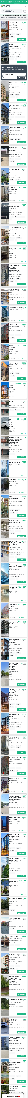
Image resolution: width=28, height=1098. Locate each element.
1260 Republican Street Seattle (14, 87)
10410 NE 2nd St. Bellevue (14, 696)
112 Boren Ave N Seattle (13, 209)
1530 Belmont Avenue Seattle (15, 49)
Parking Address (8, 10)
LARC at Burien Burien (15, 1043)
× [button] (26, 1)
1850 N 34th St (13, 363)
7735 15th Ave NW (14, 918)
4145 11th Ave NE (14, 289)
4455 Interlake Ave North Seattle (14, 645)
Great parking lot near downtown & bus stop (15, 899)
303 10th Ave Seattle (15, 152)
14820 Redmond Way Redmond (15, 1003)
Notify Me (21, 77)
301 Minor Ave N (14, 169)
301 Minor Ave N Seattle (14, 172)
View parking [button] (21, 200)
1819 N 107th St (13, 936)
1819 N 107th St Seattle (15, 938)
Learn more (17, 3)
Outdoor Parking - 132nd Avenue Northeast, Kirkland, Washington (15, 979)
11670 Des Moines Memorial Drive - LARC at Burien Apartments (14, 1040)
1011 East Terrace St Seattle (14, 131)
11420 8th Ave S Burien (13, 1021)
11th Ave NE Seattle (14, 547)
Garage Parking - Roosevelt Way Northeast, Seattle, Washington (14, 666)
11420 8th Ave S (13, 1019)
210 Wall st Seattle (14, 462)
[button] (12, 1096)
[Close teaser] (24, 1094)
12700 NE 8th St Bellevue (13, 902)
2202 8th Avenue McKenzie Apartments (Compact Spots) (14, 268)
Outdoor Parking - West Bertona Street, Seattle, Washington (15, 797)
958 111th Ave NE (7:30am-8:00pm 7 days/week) (14, 836)
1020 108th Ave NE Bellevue (14, 760)
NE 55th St (12, 401)
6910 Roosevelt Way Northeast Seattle (13, 672)
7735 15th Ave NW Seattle (14, 920)
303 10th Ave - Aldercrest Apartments (13, 148)
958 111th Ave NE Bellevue (14, 840)
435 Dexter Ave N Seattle (14, 327)
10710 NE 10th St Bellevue (14, 739)
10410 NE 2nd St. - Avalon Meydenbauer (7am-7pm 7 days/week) (15, 692)
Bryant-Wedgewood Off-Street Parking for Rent (15, 566)
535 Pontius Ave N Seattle (14, 109)
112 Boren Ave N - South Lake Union (14, 205)
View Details (21, 39)
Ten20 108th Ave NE (15, 758)
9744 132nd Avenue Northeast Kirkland (14, 983)
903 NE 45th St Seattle (11, 385)
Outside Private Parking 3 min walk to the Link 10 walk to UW (15, 544)
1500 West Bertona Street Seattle (14, 801)
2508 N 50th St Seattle (15, 524)
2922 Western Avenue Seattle (15, 502)
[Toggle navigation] (25, 6)
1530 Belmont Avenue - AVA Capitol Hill (15, 45)
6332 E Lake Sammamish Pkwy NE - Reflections (15, 1062)
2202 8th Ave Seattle (15, 272)
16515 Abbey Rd (13, 1086)
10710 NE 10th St (14, 737)
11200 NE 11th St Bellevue (13, 862)
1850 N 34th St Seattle (13, 365)
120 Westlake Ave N (15, 227)
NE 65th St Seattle (14, 569)
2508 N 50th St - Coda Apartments (14, 521)
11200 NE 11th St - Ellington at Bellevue (15, 859)
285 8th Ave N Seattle (15, 307)
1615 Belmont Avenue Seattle (13, 26)
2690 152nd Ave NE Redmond (14, 958)
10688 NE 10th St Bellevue (14, 719)
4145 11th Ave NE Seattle (14, 291)
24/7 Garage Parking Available (14, 23)
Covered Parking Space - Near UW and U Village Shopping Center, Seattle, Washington (15, 440)
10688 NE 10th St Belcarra (14, 715)
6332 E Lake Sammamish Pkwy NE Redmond (15, 1067)
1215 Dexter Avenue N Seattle (12, 347)
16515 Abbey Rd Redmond (13, 1089)
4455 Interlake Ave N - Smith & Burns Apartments (15, 641)
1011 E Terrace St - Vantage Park (14, 128)
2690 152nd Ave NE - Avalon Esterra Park (15, 955)
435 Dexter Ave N (14, 325)
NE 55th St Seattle (14, 403)
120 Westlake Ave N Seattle (14, 230)
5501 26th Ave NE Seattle (14, 446)
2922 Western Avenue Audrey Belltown (13, 498)
